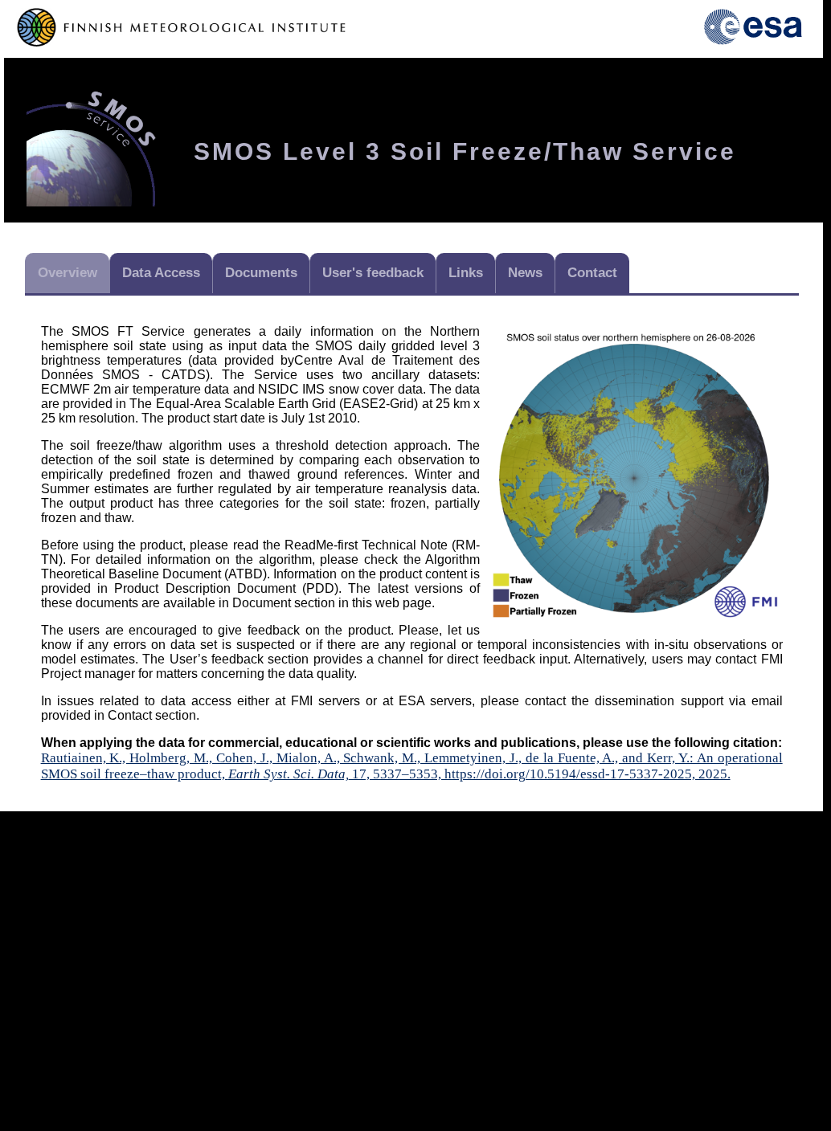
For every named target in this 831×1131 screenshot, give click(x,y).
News (525, 272)
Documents (261, 272)
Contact (592, 272)
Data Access (161, 272)
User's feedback (373, 272)
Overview (67, 272)
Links (465, 272)
